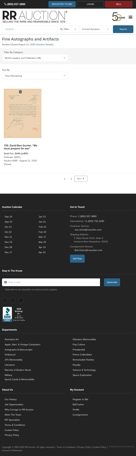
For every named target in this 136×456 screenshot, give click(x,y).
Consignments (80, 414)
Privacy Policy (12, 435)
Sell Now (77, 258)
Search (123, 29)
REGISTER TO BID (62, 4)
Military (8, 375)
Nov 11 (8, 237)
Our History (11, 399)
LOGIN (90, 4)
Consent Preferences (12, 450)
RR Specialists (12, 419)
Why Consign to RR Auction (19, 409)
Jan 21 (42, 221)
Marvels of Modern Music (18, 370)
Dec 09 (8, 247)
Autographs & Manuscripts (18, 349)
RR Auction (30, 447)
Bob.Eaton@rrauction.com (88, 250)
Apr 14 (42, 247)
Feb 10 (42, 227)
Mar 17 (42, 237)
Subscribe (112, 282)
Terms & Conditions (15, 425)
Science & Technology (84, 370)
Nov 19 (8, 242)
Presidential (79, 349)
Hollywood (10, 354)
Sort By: (6, 70)
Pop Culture (79, 344)
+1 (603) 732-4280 (94, 221)
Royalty (76, 364)
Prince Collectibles (82, 354)
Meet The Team (13, 414)
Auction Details (45, 44)
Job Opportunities (14, 404)
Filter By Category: (14, 52)
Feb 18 (42, 232)
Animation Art (12, 339)
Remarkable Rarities (83, 359)
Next (79, 178)
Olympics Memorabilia (84, 339)
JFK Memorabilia (13, 359)
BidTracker (78, 404)
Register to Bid (80, 399)
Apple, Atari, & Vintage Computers (22, 344)
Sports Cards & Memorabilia (19, 379)
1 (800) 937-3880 (87, 216)
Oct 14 (8, 227)
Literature (10, 364)
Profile (76, 409)
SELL (119, 4)
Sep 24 (8, 221)
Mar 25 (42, 242)
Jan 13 (42, 216)
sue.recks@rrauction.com (88, 229)
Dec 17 (8, 252)
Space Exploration (82, 375)
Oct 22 (8, 232)
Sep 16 (8, 216)
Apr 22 (42, 252)
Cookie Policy (12, 430)
